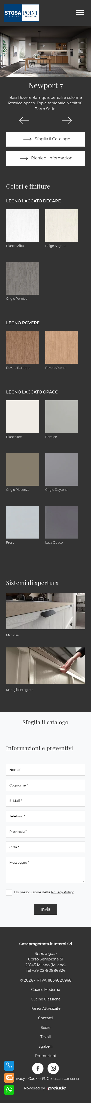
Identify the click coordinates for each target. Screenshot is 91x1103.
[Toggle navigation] (80, 13)
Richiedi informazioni (52, 158)
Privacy (18, 1078)
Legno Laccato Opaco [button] (32, 392)
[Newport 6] (24, 121)
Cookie (34, 1078)
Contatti (45, 1018)
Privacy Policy (62, 892)
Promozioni (45, 1055)
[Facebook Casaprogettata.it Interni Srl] (37, 1068)
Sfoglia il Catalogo (52, 139)
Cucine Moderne (45, 989)
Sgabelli (45, 1046)
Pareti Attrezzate (45, 1008)
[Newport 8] (67, 121)
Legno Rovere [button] (23, 323)
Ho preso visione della (44, 892)
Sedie (45, 1027)
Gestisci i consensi (63, 1078)
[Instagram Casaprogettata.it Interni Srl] (53, 1068)
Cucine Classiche (45, 999)
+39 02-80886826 (48, 970)
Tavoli (45, 1037)
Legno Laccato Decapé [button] (33, 201)
